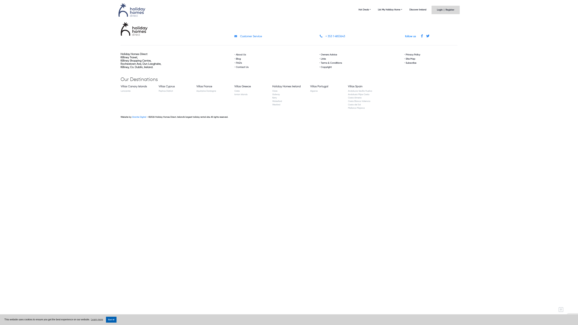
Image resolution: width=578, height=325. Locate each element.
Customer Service (250, 36)
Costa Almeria (355, 98)
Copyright (326, 67)
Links (323, 59)
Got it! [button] (111, 319)
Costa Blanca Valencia (359, 101)
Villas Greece (242, 86)
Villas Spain (355, 86)
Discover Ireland (417, 10)
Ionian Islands (240, 94)
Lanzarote (126, 91)
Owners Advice (329, 55)
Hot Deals (364, 10)
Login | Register (445, 10)
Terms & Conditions (331, 63)
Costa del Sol (354, 105)
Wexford (276, 105)
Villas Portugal (319, 86)
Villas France (204, 86)
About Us (241, 55)
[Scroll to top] (562, 309)
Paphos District (166, 91)
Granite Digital (139, 117)
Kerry (274, 98)
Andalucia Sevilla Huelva (360, 91)
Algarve (314, 91)
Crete (237, 91)
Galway (276, 94)
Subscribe (411, 63)
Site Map (410, 59)
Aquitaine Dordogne (206, 91)
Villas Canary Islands (134, 86)
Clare (274, 91)
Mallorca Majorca (356, 108)
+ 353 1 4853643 (335, 36)
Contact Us (242, 67)
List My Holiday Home (389, 10)
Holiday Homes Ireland (286, 86)
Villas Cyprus (167, 86)
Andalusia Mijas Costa (358, 94)
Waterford (277, 101)
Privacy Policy (413, 55)
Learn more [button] (97, 319)
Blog (238, 59)
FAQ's (239, 63)
